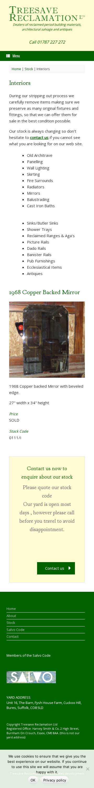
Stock (29, 68)
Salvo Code (16, 629)
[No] (87, 768)
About (11, 615)
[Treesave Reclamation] (47, 13)
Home (16, 68)
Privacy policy (54, 780)
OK (33, 780)
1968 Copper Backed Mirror (44, 292)
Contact (13, 636)
